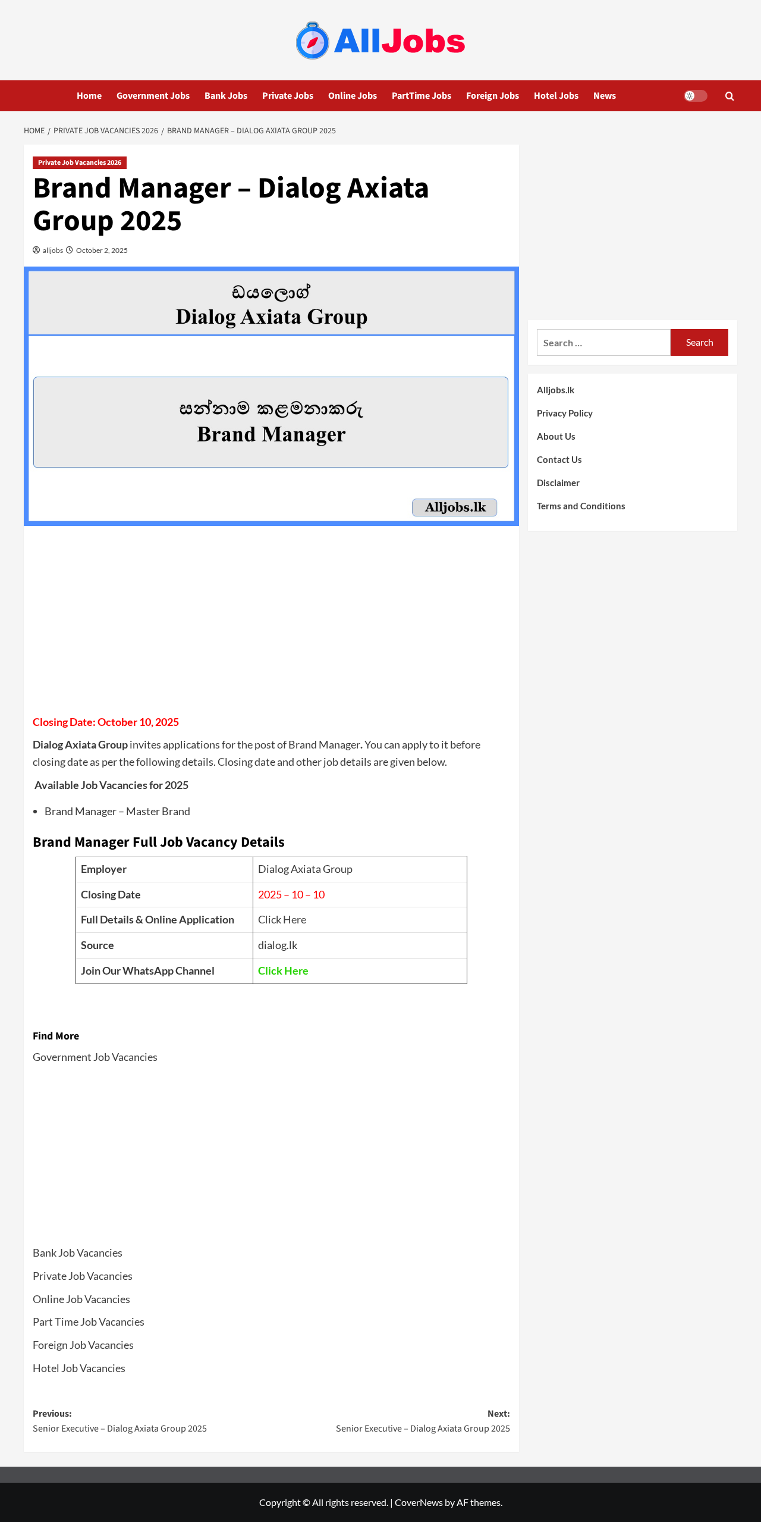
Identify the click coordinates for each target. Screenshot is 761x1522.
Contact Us (559, 459)
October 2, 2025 (101, 250)
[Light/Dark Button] (695, 96)
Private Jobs (287, 95)
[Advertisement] (271, 624)
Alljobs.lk (555, 389)
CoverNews (419, 1502)
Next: (423, 1421)
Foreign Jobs (492, 95)
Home (89, 95)
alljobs (52, 250)
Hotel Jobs (556, 95)
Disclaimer (558, 482)
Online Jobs (352, 95)
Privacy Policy (565, 413)
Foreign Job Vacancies (83, 1344)
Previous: (120, 1421)
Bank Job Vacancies (77, 1252)
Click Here (282, 919)
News (604, 95)
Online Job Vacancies (81, 1298)
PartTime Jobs (421, 95)
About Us (556, 436)
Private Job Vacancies (83, 1275)
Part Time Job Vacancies (88, 1321)
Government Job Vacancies (95, 1056)
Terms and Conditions (581, 505)
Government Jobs (153, 95)
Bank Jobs (226, 95)
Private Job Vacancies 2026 (79, 163)
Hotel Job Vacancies (79, 1367)
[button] (729, 96)
